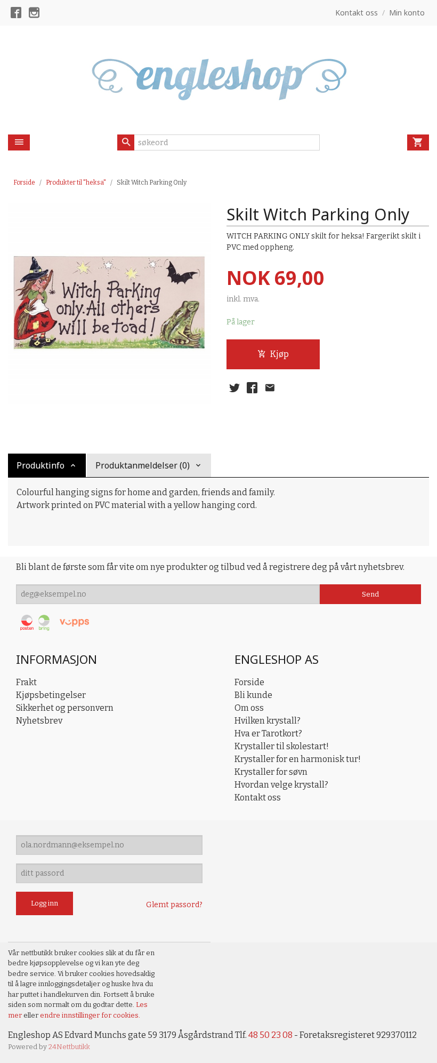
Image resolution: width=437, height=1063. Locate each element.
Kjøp (279, 354)
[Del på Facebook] (252, 388)
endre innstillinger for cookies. (90, 1015)
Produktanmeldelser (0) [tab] (142, 465)
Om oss (249, 708)
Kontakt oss (257, 797)
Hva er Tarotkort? (268, 733)
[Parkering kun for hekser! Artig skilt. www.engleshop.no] (109, 303)
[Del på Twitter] (234, 388)
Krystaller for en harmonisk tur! (297, 759)
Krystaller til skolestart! (281, 746)
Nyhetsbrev (39, 721)
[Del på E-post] (270, 388)
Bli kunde (253, 695)
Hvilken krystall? (267, 721)
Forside (24, 182)
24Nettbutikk (69, 1047)
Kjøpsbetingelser (51, 695)
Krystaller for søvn (270, 772)
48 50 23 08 (270, 1035)
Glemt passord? (174, 904)
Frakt (26, 682)
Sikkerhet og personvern (65, 708)
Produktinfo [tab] (40, 465)
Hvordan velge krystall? (281, 785)
